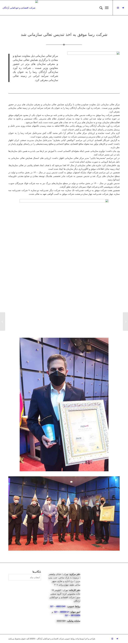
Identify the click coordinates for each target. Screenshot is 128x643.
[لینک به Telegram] (123, 7)
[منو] (106, 7)
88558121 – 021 (62, 611)
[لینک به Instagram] (118, 7)
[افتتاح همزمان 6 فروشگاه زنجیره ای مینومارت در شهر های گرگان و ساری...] (125, 321)
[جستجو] (99, 7)
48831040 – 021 (58, 606)
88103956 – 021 (72, 615)
